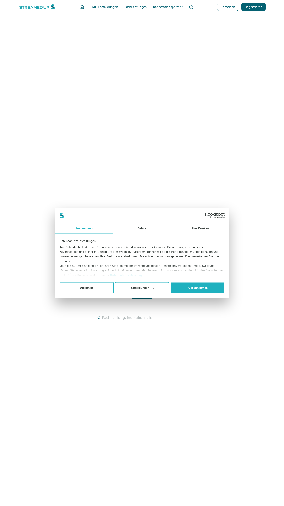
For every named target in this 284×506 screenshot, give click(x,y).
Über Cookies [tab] (200, 228)
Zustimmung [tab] (84, 228)
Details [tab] (142, 228)
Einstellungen (140, 287)
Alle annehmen (198, 287)
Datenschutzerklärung (126, 274)
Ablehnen (86, 287)
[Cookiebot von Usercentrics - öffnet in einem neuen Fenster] (208, 215)
